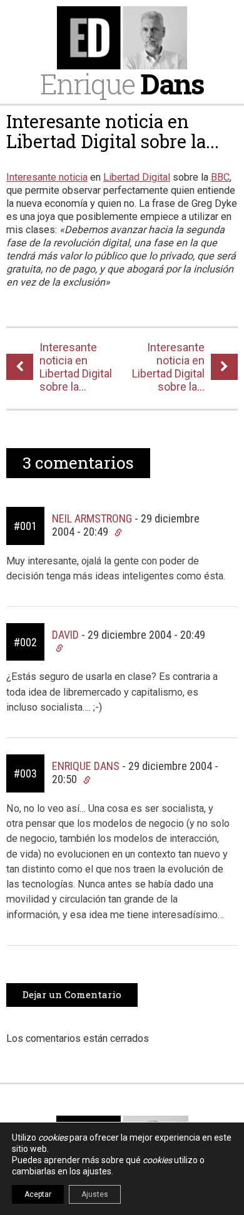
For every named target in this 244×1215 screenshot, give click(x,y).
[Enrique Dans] (122, 37)
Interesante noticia (47, 177)
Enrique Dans (85, 765)
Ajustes (94, 1194)
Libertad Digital (136, 177)
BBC (220, 177)
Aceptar (37, 1194)
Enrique (122, 83)
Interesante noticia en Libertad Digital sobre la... (112, 131)
